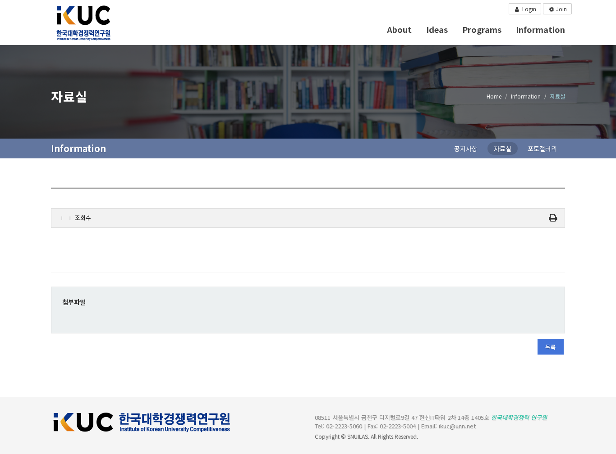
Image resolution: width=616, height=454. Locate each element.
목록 (550, 347)
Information (540, 29)
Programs (481, 29)
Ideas (437, 29)
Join (561, 9)
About (399, 29)
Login (528, 9)
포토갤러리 (542, 148)
